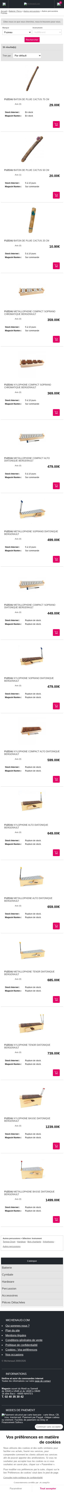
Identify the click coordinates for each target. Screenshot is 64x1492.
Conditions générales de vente (23, 1340)
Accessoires (10, 1295)
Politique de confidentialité (21, 1345)
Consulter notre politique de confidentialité (23, 1477)
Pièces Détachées (13, 1302)
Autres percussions (11, 1246)
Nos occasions (14, 1354)
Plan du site (12, 1330)
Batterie (7, 1267)
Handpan (21, 1242)
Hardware (8, 1281)
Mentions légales (15, 1335)
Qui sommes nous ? (17, 1325)
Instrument (37, 28)
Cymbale (7, 1274)
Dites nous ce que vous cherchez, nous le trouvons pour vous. (32, 22)
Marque (5, 28)
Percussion (9, 1288)
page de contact (43, 1381)
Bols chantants (34, 1242)
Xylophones (48, 1242)
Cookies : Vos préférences (21, 1349)
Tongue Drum (9, 1242)
